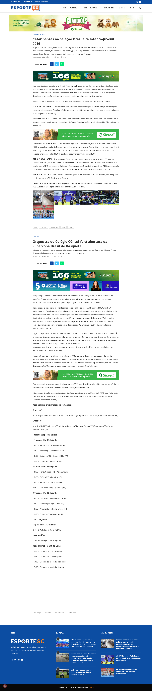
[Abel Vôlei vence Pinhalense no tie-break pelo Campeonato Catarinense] (107, 659)
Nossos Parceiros (41, 2)
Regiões (122, 8)
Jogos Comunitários (90, 8)
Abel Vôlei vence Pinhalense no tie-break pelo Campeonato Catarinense (128, 658)
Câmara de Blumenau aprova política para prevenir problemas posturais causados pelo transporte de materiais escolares (128, 644)
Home (64, 8)
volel (71, 227)
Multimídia (109, 8)
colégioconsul (60, 613)
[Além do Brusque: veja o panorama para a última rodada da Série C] (62, 673)
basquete (48, 613)
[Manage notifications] (5, 686)
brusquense (54, 227)
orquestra (73, 613)
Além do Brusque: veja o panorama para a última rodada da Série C (81, 672)
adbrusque (37, 613)
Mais (132, 8)
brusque (43, 227)
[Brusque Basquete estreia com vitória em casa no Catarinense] (107, 672)
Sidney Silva (45, 57)
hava (63, 227)
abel (35, 227)
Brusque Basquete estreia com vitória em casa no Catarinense (126, 671)
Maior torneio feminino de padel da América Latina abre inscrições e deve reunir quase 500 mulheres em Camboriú (83, 643)
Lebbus (91, 688)
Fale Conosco (27, 2)
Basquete (36, 237)
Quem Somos (15, 2)
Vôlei (44, 34)
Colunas (36, 34)
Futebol (73, 8)
